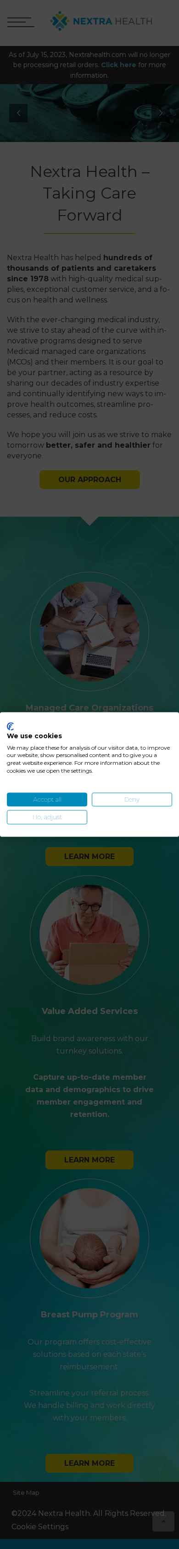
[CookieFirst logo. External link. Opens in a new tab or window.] (10, 726)
